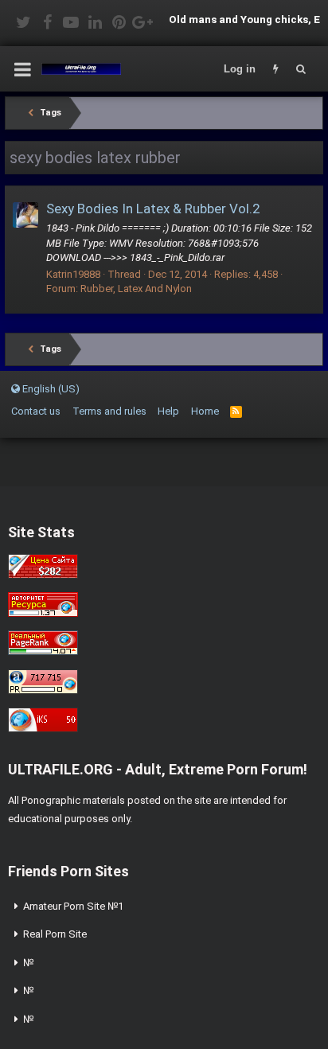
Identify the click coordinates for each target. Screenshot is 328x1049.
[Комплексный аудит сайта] (43, 729)
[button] (22, 69)
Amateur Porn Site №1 (73, 906)
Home (205, 411)
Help (168, 411)
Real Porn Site (55, 934)
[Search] (301, 69)
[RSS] (236, 411)
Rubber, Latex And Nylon (136, 288)
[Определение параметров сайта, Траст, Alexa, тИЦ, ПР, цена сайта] (43, 690)
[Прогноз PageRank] (43, 651)
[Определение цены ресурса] (43, 575)
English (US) (50, 389)
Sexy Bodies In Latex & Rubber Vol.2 (153, 208)
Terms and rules (109, 411)
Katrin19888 (73, 274)
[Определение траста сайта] (43, 613)
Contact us (36, 411)
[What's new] (275, 69)
